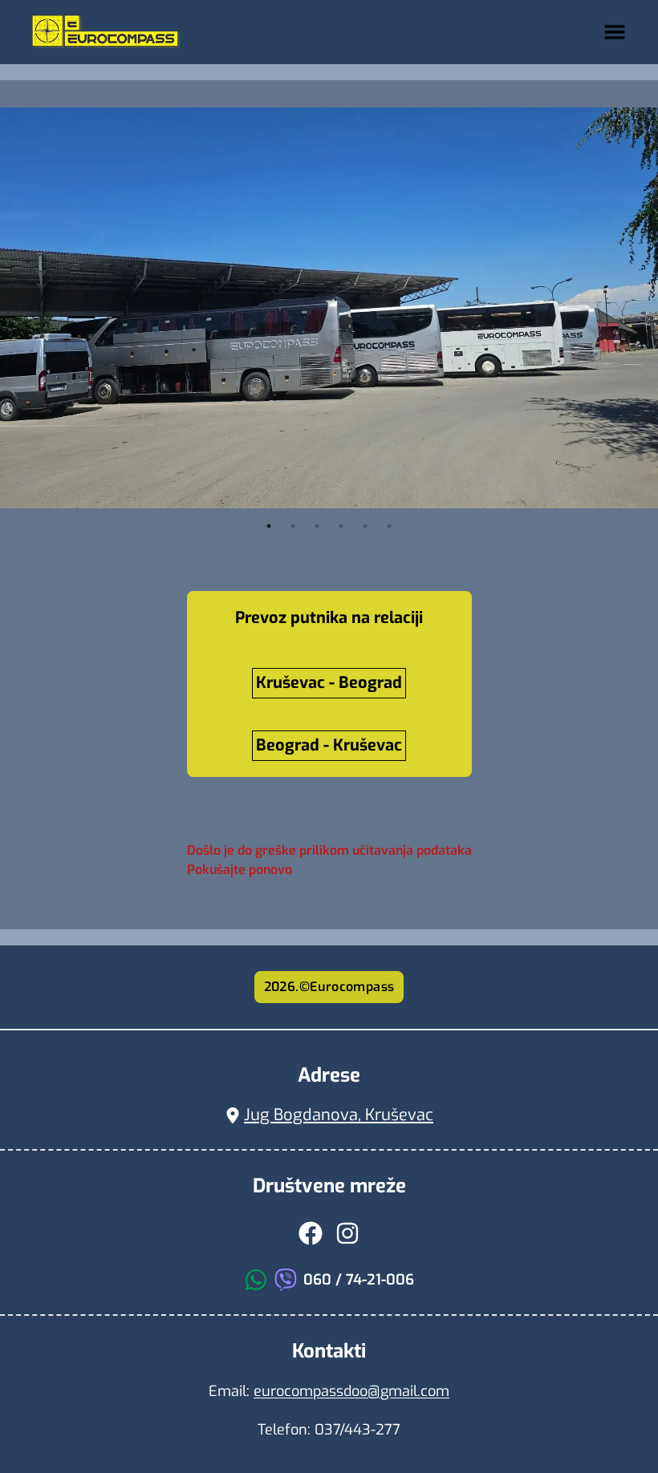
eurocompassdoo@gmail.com (351, 1391)
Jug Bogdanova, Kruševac (338, 1115)
